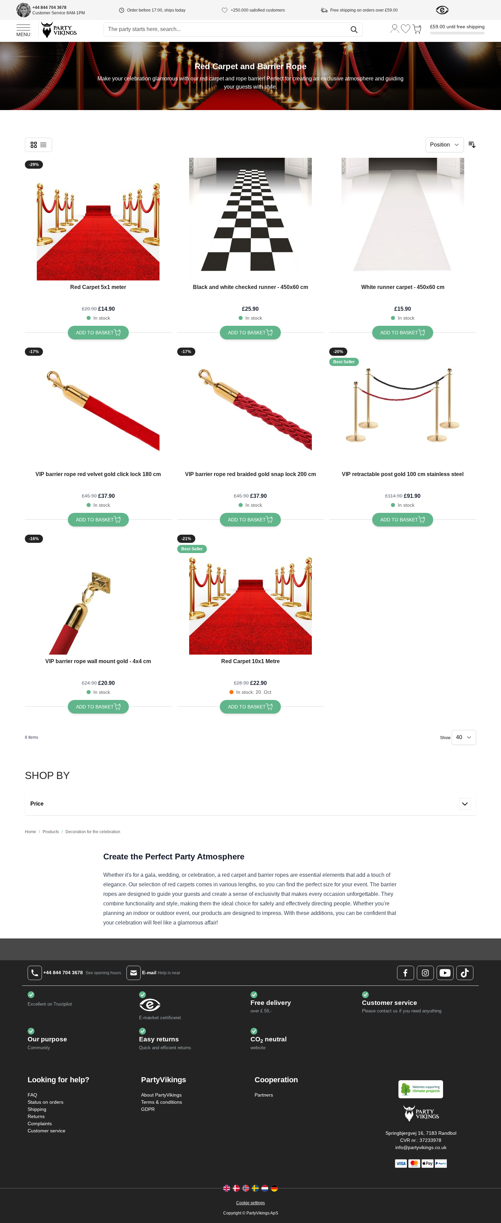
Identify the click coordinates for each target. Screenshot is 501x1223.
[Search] (354, 29)
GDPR (148, 1109)
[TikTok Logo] (464, 973)
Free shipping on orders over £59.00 (364, 10)
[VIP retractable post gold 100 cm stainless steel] (402, 406)
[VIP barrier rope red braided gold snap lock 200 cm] (250, 406)
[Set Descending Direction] (472, 145)
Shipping (37, 1109)
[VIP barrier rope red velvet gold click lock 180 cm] (98, 406)
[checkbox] (34, 145)
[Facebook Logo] (405, 973)
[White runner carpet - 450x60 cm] (402, 219)
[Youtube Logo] (445, 973)
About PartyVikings (161, 1095)
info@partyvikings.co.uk (420, 1147)
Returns (36, 1116)
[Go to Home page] (58, 29)
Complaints (40, 1123)
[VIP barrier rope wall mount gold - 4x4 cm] (98, 593)
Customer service (46, 1130)
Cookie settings (250, 1203)
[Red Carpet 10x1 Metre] (250, 593)
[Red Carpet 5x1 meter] (98, 219)
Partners (264, 1095)
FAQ (32, 1095)
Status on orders (45, 1102)
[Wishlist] (405, 28)
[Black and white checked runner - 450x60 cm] (250, 219)
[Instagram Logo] (425, 973)
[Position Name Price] (445, 144)
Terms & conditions (161, 1102)
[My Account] (395, 28)
